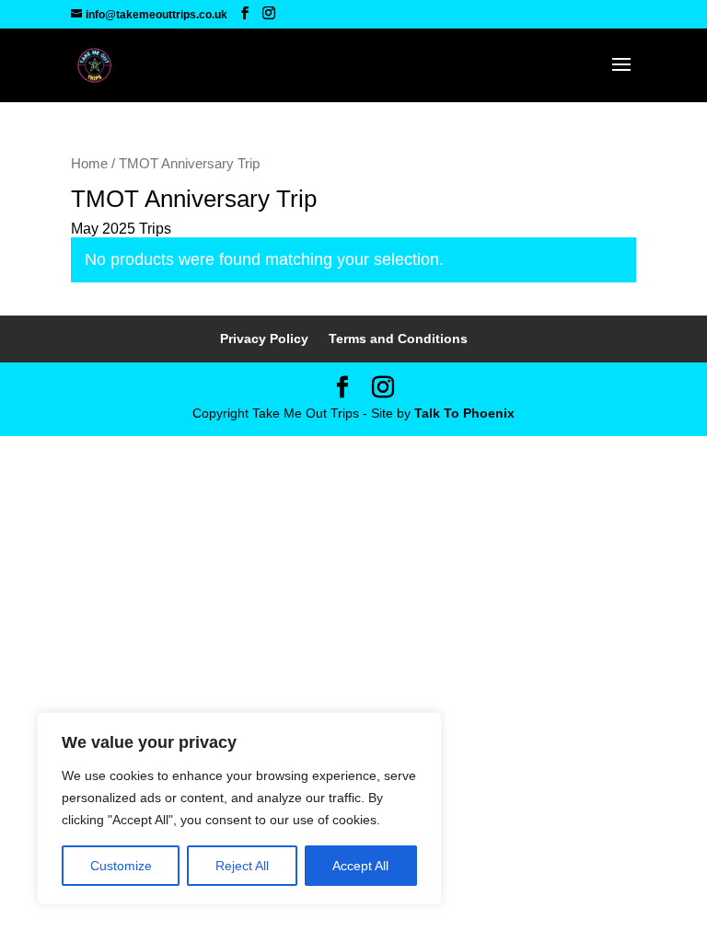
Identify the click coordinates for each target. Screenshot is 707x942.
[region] (239, 808)
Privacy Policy (264, 338)
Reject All (242, 865)
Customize (121, 865)
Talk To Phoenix (464, 413)
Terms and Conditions (398, 338)
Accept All (360, 865)
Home (89, 163)
